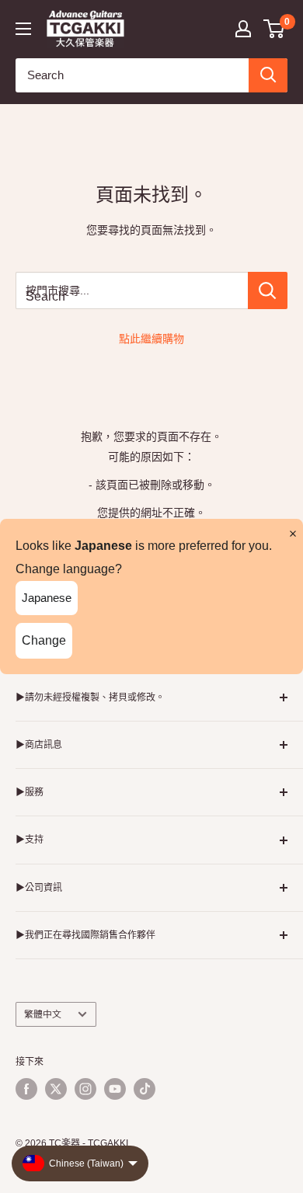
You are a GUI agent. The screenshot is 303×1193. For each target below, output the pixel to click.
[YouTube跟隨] (115, 1089)
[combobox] (132, 75)
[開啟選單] (23, 29)
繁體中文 (42, 1014)
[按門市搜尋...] (267, 290)
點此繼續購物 (151, 338)
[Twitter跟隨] (56, 1089)
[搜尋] (268, 75)
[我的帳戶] (243, 28)
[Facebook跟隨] (26, 1089)
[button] (274, 28)
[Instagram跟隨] (85, 1089)
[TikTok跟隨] (144, 1089)
